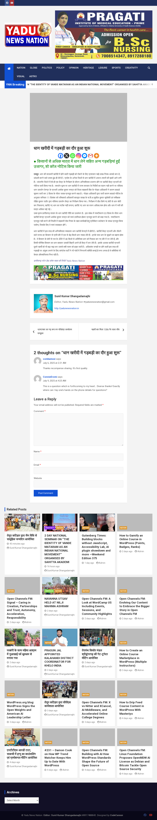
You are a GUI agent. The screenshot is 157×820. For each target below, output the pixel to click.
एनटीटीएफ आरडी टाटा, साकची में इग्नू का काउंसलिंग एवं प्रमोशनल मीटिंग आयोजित (22, 753)
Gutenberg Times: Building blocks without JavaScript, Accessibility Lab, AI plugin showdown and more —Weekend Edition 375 (96, 547)
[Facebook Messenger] (84, 155)
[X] (66, 155)
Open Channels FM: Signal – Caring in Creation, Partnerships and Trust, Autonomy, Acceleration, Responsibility (22, 608)
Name (37, 451)
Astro (33, 76)
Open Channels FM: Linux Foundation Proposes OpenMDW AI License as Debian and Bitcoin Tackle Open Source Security (134, 759)
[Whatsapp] (72, 155)
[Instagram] (78, 155)
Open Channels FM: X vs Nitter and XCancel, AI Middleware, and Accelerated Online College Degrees (97, 710)
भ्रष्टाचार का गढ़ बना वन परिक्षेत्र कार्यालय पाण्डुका (55, 331)
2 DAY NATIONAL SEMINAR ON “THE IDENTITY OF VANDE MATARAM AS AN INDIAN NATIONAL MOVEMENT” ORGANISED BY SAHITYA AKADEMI (57, 549)
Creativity (131, 67)
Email (37, 465)
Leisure (102, 67)
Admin (102, 563)
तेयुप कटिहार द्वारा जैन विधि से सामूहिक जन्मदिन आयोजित (22, 537)
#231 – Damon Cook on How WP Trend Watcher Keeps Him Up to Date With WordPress (58, 757)
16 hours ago (53, 566)
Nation (21, 67)
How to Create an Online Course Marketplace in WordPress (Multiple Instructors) (133, 658)
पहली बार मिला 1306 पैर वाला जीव (105, 329)
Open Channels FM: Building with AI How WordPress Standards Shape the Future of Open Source (96, 757)
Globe (33, 67)
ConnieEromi (50, 377)
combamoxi (49, 359)
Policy (60, 67)
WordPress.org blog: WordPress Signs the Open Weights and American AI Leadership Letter (21, 710)
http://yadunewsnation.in (66, 308)
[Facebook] (60, 155)
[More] (96, 155)
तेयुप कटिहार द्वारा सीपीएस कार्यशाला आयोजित (57, 704)
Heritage (88, 67)
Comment (40, 411)
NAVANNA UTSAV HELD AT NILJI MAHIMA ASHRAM (56, 602)
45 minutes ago (17, 543)
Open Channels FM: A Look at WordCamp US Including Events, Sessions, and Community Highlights (97, 606)
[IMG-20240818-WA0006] (78, 267)
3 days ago (127, 670)
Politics (47, 67)
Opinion (73, 67)
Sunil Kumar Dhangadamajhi (72, 296)
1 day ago (89, 563)
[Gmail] (90, 155)
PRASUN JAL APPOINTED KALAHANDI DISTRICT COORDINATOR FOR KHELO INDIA (59, 658)
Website (38, 478)
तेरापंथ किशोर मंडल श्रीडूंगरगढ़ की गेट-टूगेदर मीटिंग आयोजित (95, 654)
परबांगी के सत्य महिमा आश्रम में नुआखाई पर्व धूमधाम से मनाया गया (21, 654)
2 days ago (127, 551)
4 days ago (127, 718)
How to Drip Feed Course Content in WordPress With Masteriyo (131, 708)
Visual (21, 76)
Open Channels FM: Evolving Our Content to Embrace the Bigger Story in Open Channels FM (134, 606)
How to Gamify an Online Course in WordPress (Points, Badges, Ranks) (132, 541)
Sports (116, 67)
